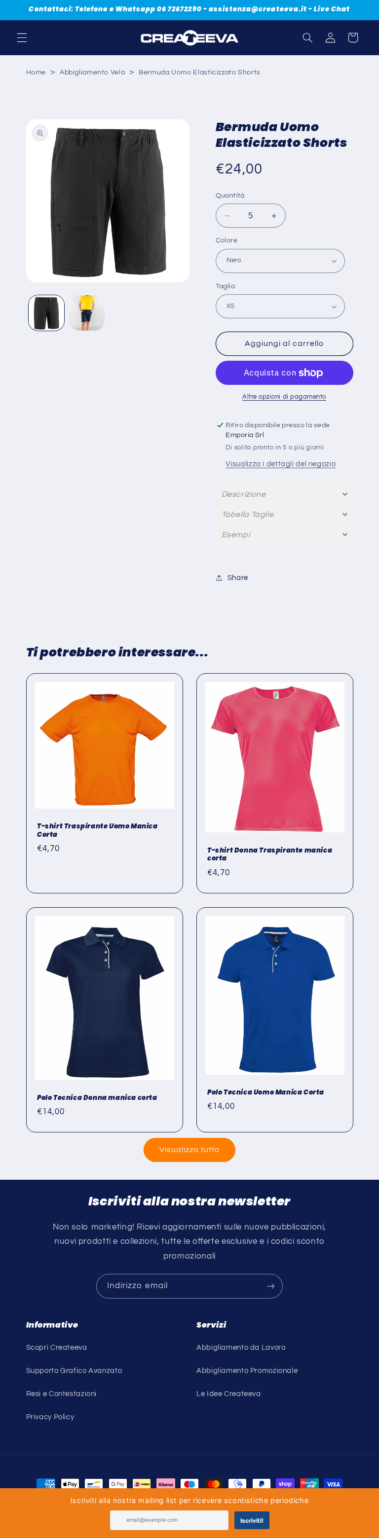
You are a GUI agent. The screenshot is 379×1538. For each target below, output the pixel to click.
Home (36, 72)
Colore (227, 240)
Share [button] (237, 577)
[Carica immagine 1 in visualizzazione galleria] (46, 313)
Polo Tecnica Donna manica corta (97, 1098)
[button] (21, 37)
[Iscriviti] (271, 1286)
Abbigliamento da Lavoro (241, 1347)
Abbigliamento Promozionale (247, 1370)
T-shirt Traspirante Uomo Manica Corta (97, 830)
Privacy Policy (50, 1417)
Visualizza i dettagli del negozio (281, 464)
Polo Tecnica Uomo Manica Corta (265, 1093)
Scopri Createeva (56, 1347)
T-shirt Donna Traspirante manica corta (269, 855)
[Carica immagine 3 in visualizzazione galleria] (87, 313)
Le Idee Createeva (228, 1394)
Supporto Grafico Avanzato (74, 1370)
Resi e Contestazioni (61, 1394)
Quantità (230, 195)
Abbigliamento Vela (92, 72)
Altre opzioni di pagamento (284, 397)
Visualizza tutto (189, 1150)
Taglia (225, 286)
